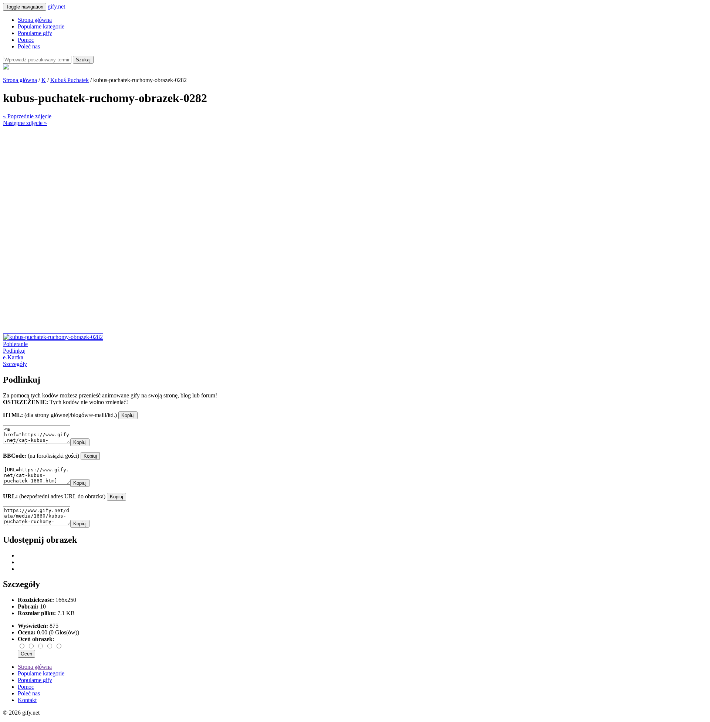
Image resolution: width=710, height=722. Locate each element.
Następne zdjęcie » (25, 123)
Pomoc (26, 40)
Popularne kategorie (41, 26)
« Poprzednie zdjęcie (27, 116)
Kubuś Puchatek (69, 80)
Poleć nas (29, 46)
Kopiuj (128, 415)
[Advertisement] (225, 178)
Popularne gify (35, 33)
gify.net (56, 6)
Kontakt (27, 700)
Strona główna (35, 20)
